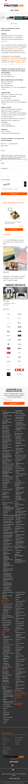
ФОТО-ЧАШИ (18, 690)
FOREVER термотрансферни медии (19, 505)
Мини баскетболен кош (20, 685)
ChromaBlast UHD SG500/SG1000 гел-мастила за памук (7, 584)
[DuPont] (19, 357)
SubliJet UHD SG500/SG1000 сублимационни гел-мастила (8, 565)
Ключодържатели (7, 706)
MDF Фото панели (20, 621)
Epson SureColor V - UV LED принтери (7, 451)
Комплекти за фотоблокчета (6, 647)
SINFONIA (18, 552)
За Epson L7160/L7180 (8, 517)
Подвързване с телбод (6, 659)
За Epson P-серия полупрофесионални (8, 521)
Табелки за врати (20, 665)
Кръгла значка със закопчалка (20, 669)
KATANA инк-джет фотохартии (19, 434)
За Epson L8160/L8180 (8, 519)
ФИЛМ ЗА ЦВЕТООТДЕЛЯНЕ (19, 555)
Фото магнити (6, 704)
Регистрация (18, 739)
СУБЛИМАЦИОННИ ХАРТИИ (19, 528)
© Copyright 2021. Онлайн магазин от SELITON (14, 783)
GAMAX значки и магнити (6, 687)
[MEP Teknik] (19, 365)
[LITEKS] (9, 335)
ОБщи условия (7, 749)
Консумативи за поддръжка (6, 482)
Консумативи (6, 629)
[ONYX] (9, 365)
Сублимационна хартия (20, 452)
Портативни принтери (7, 465)
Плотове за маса (20, 623)
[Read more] (14, 258)
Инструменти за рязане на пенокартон (7, 610)
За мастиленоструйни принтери (21, 515)
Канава (17, 479)
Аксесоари (4, 485)
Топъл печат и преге (8, 644)
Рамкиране (5, 613)
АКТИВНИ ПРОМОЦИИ (20, 694)
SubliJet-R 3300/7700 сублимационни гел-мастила (8, 579)
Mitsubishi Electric (7, 419)
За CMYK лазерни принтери (20, 508)
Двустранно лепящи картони (7, 596)
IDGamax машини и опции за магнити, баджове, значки (8, 691)
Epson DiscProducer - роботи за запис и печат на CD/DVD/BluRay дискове (8, 462)
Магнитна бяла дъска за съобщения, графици (21, 673)
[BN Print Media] (19, 335)
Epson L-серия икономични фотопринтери (6, 432)
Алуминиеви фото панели (20, 609)
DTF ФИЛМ (5, 598)
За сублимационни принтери (20, 518)
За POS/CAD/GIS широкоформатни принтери (7, 529)
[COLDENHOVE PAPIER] (9, 340)
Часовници (18, 639)
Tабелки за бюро (20, 661)
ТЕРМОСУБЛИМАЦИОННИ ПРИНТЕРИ (8, 413)
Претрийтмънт (6, 491)
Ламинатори (6, 643)
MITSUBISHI (18, 550)
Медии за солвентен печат (20, 532)
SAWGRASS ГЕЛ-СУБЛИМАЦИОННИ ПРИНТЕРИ (7, 472)
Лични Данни (6, 747)
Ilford (16, 501)
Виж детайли (14, 229)
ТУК (14, 37)
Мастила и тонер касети (6, 500)
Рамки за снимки (20, 643)
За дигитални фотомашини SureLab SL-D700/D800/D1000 (8, 507)
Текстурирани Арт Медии (20, 471)
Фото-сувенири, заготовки (6, 684)
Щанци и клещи (19, 605)
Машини (5, 627)
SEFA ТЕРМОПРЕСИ (7, 675)
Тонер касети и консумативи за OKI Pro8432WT (20, 428)
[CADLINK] (19, 361)
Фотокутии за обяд (20, 592)
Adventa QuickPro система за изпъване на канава (8, 617)
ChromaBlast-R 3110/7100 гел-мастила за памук (7, 589)
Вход (4, 744)
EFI (15, 557)
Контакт (17, 742)
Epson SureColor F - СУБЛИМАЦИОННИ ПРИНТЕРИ (7, 441)
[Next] (25, 19)
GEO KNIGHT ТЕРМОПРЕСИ (5, 672)
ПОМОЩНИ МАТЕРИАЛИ (5, 677)
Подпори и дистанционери (19, 628)
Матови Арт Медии (20, 468)
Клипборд (18, 680)
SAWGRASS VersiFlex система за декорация (7, 468)
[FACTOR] (9, 314)
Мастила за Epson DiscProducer (7, 544)
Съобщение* (5, 168)
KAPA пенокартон (6, 620)
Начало (2, 21)
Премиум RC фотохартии (19, 437)
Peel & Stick (6, 661)
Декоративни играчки (6, 714)
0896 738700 (14, 10)
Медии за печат (18, 431)
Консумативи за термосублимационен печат (20, 547)
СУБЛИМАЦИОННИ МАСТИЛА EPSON (8, 536)
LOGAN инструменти (7, 604)
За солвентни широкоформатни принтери (7, 540)
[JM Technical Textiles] (19, 331)
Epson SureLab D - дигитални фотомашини (6, 427)
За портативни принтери (6, 511)
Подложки (5, 721)
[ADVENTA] (9, 348)
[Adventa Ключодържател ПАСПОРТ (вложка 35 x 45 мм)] (14, 214)
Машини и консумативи (6, 664)
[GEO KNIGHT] (19, 352)
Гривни (17, 652)
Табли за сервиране (20, 637)
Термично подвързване (6, 655)
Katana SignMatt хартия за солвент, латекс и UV (20, 542)
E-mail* (3, 150)
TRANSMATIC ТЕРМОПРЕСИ (5, 681)
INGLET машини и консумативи (6, 624)
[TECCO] (19, 340)
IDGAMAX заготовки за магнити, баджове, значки (8, 696)
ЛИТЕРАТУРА (17, 697)
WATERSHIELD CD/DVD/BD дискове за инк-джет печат (20, 561)
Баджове (5, 708)
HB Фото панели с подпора (20, 612)
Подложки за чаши (20, 632)
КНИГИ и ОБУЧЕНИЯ (19, 692)
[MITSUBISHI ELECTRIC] (9, 374)
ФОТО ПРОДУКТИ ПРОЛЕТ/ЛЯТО (18, 704)
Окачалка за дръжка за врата (21, 677)
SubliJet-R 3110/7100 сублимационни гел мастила (8, 570)
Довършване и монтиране (6, 601)
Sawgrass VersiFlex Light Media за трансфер (20, 493)
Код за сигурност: (5, 179)
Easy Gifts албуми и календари (7, 667)
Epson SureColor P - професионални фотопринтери (7, 436)
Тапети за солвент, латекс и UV (20, 538)
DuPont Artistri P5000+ (20, 415)
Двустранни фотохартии (18, 442)
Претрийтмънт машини (6, 493)
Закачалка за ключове (19, 649)
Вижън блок (6, 712)
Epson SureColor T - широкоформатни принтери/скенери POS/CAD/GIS (7, 456)
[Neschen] (9, 331)
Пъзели (17, 641)
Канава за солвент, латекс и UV (20, 535)
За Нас (4, 742)
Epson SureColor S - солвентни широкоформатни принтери (7, 446)
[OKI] (19, 370)
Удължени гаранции (7, 489)
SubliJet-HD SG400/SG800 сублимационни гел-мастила (8, 559)
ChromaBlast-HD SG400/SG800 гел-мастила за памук (7, 575)
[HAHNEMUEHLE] (9, 322)
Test (15, 699)
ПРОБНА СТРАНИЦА (5, 752)
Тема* (3, 163)
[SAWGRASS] (9, 318)
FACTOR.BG (4, 41)
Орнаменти (18, 654)
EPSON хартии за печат (20, 455)
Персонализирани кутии (20, 682)
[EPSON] (19, 314)
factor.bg (16, 48)
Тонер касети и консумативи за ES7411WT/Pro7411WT (21, 424)
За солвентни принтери (19, 521)
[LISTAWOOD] (19, 348)
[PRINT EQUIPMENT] (9, 370)
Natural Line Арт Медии (19, 476)
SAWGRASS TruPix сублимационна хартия (20, 489)
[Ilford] (19, 322)
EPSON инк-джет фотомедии (20, 459)
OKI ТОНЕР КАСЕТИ (19, 420)
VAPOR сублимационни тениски (8, 593)
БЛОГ (15, 701)
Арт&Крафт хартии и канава (21, 445)
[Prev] (2, 19)
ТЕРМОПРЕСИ (5, 670)
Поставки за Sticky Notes (20, 656)
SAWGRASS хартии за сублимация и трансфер (20, 484)
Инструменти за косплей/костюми (7, 606)
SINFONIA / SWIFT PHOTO (7, 416)
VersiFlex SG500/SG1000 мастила (6, 553)
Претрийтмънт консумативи (6, 497)
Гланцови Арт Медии (21, 473)
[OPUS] (9, 352)
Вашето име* (5, 145)
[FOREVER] (9, 327)
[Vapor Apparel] (19, 327)
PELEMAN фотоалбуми (7, 653)
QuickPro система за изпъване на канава (8, 702)
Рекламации (6, 739)
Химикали (18, 597)
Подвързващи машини (6, 637)
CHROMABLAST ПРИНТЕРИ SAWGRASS (7, 476)
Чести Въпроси (19, 737)
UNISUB (17, 630)
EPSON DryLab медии (21, 457)
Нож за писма (19, 603)
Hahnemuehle (18, 466)
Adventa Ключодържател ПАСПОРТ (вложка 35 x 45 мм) (13, 222)
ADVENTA (4, 699)
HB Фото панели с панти (20, 619)
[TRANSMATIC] (9, 357)
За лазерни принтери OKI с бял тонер (21, 512)
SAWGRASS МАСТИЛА (7, 550)
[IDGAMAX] (19, 374)
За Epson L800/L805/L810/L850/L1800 (8, 514)
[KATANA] (19, 318)
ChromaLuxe (18, 606)
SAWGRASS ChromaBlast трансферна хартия (20, 498)
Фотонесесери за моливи (20, 594)
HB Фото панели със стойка (20, 615)
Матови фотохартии (21, 440)
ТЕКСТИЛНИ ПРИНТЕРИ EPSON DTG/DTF (6, 422)
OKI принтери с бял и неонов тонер (7, 479)
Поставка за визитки (21, 659)
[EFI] (9, 344)
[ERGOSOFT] (9, 361)
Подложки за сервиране (19, 635)
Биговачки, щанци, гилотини (8, 640)
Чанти (4, 723)
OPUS (3, 634)
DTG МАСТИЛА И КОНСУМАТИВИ (20, 417)
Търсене (17, 744)
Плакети (18, 645)
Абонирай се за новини (9, 303)
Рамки (4, 710)
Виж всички (6, 305)
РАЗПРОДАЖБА (18, 695)
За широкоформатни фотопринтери (8, 525)
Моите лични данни (14, 778)
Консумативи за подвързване (7, 650)
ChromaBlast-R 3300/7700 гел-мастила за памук (20, 412)
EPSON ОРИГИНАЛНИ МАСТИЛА (7, 503)
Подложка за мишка (21, 601)
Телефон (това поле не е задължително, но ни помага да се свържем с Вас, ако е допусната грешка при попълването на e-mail (13, 157)
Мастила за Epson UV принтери (8, 547)
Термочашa (6, 719)
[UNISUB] (19, 344)
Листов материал (20, 625)
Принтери (4, 410)
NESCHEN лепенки (6, 622)
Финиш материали (20, 524)
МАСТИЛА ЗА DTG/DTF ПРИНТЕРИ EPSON (8, 533)
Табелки (18, 666)
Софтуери (4, 487)
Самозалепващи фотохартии (20, 449)
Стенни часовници (7, 717)
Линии (17, 599)
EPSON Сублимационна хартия (20, 463)
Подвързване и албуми (6, 631)
